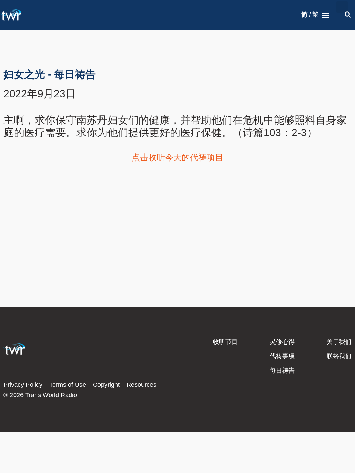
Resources (141, 384)
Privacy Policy (22, 384)
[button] (325, 15)
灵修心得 (282, 341)
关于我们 (339, 341)
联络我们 (339, 355)
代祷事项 (282, 355)
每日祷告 (282, 370)
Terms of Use (67, 384)
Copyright (106, 384)
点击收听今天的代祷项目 (177, 157)
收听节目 (225, 341)
